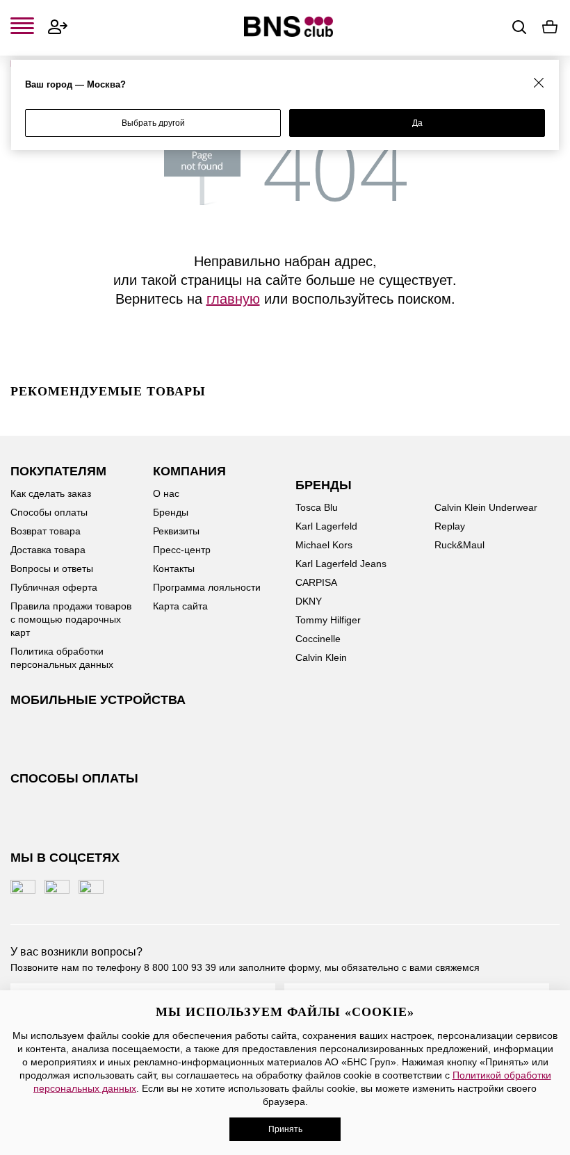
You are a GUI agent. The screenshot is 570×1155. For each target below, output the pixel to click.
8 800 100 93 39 (180, 967)
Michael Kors (323, 544)
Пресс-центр (182, 549)
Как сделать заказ (50, 493)
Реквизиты (176, 530)
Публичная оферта (53, 587)
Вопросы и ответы (51, 568)
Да (417, 123)
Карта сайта (180, 606)
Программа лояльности (207, 587)
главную (233, 298)
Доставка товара (48, 549)
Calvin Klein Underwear (485, 507)
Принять (285, 1129)
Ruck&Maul (459, 544)
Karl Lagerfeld (326, 526)
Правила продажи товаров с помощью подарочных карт (70, 619)
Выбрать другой (153, 123)
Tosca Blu (316, 507)
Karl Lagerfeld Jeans (340, 563)
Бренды (170, 512)
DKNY (308, 601)
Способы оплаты (49, 512)
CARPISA (316, 582)
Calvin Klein (321, 657)
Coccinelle (318, 638)
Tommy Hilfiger (328, 619)
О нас (166, 493)
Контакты (174, 568)
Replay (449, 526)
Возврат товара (45, 530)
